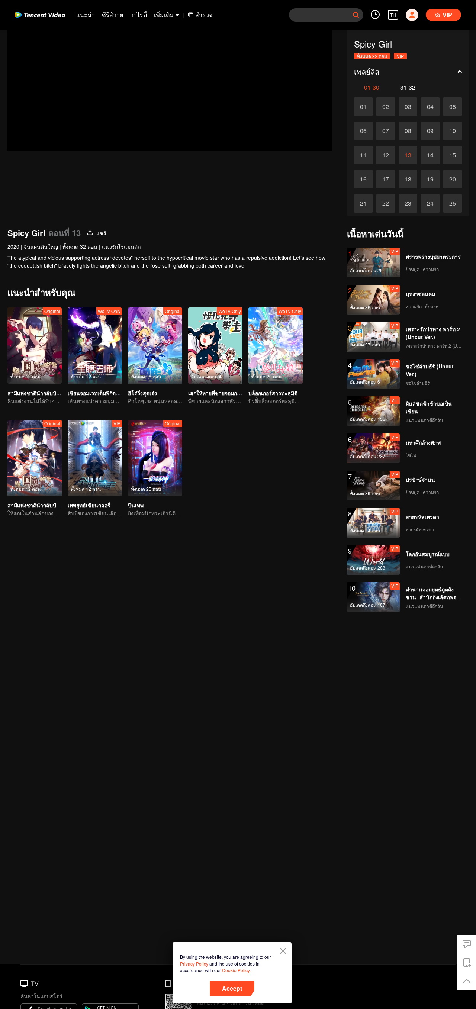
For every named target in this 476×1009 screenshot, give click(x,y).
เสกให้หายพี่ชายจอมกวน (216, 393)
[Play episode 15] (452, 155)
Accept (232, 988)
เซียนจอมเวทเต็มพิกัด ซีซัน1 (99, 393)
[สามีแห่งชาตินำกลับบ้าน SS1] (34, 345)
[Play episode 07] (385, 131)
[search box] (355, 14)
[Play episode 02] (385, 106)
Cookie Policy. (236, 970)
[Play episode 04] (430, 106)
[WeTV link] (40, 15)
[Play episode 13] (408, 155)
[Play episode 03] (408, 106)
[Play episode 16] (363, 179)
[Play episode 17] (385, 179)
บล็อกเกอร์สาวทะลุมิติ (273, 393)
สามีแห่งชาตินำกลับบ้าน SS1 (40, 393)
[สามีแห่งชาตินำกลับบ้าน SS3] (34, 458)
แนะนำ (85, 14)
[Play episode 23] (408, 203)
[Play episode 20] (452, 179)
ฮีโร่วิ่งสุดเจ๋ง (142, 393)
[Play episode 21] (363, 203)
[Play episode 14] (430, 155)
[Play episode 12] (385, 155)
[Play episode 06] (363, 131)
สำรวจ (203, 14)
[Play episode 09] (430, 131)
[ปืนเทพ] (155, 458)
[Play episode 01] (363, 106)
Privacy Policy (194, 963)
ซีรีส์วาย (112, 14)
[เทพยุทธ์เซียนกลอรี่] (95, 458)
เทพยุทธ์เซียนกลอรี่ (89, 505)
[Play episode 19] (430, 179)
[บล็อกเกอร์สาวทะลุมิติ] (275, 345)
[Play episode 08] (408, 131)
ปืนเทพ (136, 505)
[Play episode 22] (385, 203)
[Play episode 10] (452, 131)
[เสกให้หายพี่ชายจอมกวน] (215, 345)
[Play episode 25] (452, 203)
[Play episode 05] (452, 106)
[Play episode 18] (408, 179)
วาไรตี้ (138, 14)
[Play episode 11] (363, 155)
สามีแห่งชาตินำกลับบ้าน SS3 (40, 505)
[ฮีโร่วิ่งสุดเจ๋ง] (155, 345)
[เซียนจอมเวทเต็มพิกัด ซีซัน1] (95, 345)
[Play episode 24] (430, 203)
